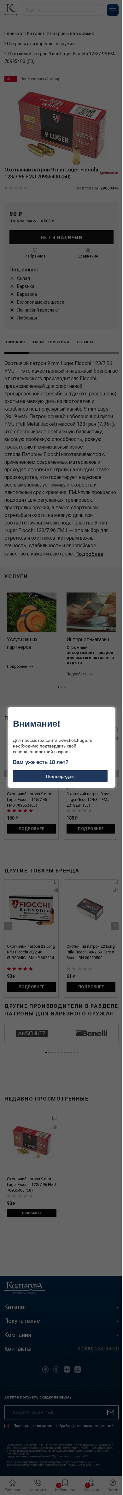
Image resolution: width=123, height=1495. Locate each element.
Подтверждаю (60, 776)
